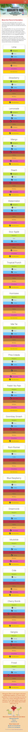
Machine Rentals (14, 718)
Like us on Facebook (14, 725)
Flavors (14, 720)
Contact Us (14, 721)
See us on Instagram (14, 727)
